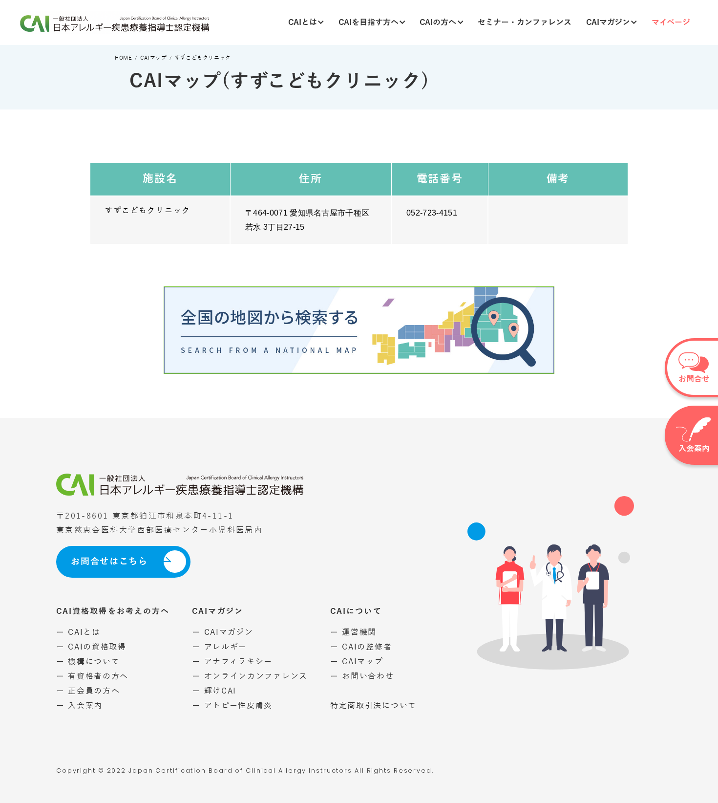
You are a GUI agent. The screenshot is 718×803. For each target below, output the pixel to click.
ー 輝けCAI (214, 691)
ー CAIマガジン (222, 632)
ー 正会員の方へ (88, 691)
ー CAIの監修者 (361, 647)
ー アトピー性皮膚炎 (232, 705)
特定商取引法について (373, 705)
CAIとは (302, 22)
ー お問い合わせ (362, 676)
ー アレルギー (219, 647)
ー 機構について (88, 661)
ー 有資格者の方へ (92, 676)
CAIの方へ (438, 22)
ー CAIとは (78, 632)
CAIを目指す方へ (368, 22)
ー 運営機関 (353, 632)
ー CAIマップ (356, 661)
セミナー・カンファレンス (524, 22)
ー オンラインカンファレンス (250, 676)
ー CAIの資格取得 (91, 647)
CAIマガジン (608, 22)
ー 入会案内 (79, 705)
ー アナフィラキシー (232, 661)
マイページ (671, 22)
